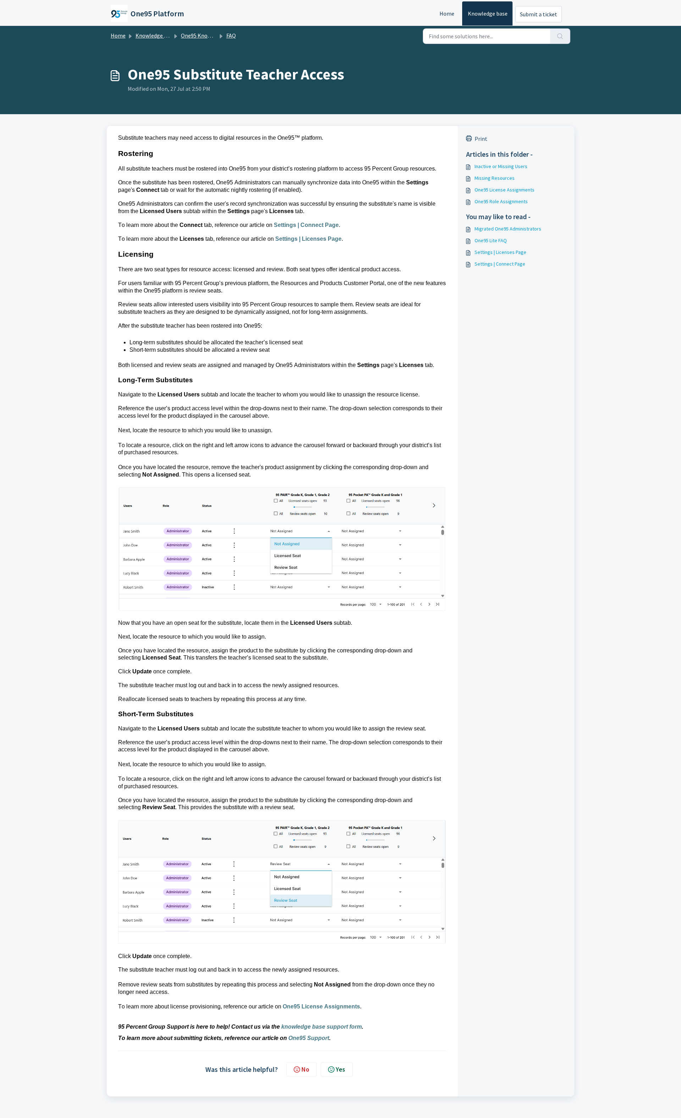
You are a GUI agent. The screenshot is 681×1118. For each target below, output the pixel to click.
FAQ (231, 35)
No (305, 1069)
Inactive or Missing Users (501, 166)
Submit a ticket (538, 14)
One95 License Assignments (505, 190)
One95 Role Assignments (501, 201)
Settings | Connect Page (500, 264)
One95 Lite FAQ (491, 240)
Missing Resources (495, 178)
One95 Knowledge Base (209, 35)
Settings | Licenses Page (500, 252)
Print (481, 138)
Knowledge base (488, 13)
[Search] (560, 36)
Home (446, 13)
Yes (340, 1069)
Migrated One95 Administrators (508, 229)
